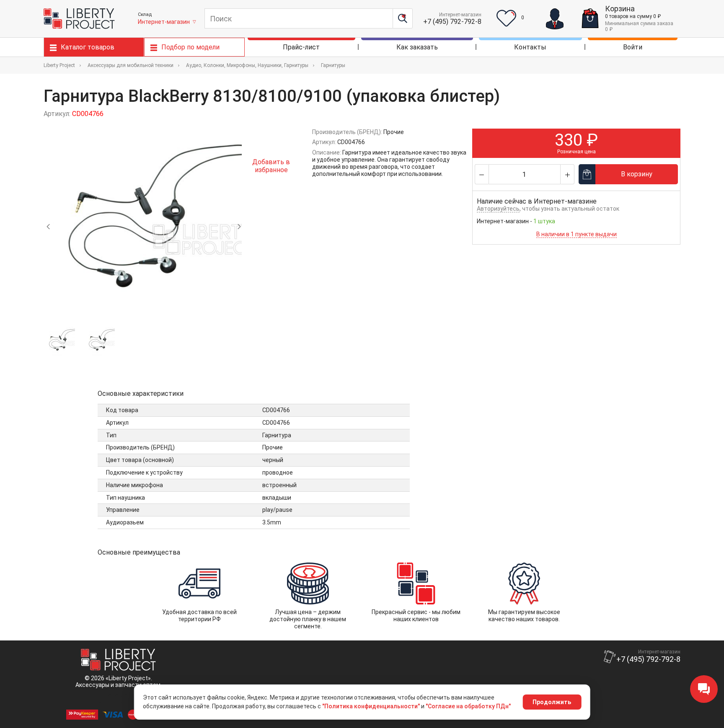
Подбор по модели (190, 47)
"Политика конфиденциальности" (371, 706)
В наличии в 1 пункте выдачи (576, 234)
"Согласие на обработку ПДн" (468, 706)
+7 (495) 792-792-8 (452, 22)
